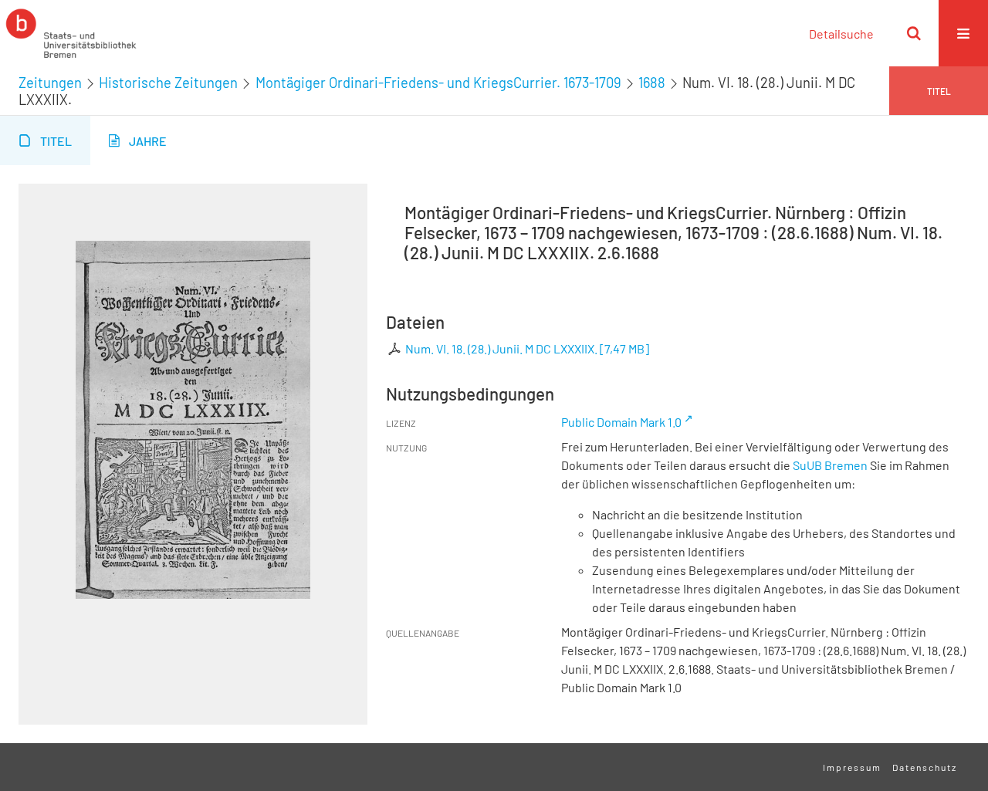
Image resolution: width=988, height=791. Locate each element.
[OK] (914, 33)
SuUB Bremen (830, 465)
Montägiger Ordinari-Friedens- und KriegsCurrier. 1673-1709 (438, 82)
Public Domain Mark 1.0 (621, 421)
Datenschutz (924, 767)
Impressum (852, 767)
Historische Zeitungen (168, 82)
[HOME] (71, 33)
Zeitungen (50, 82)
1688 (651, 82)
